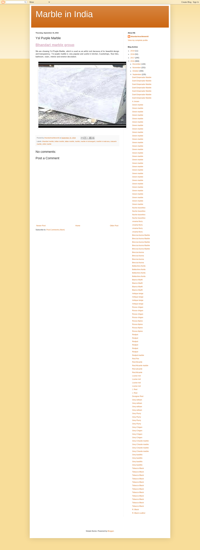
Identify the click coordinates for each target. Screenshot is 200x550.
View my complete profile (138, 40)
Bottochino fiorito (139, 266)
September (137, 74)
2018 (132, 54)
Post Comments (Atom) (55, 230)
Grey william (137, 400)
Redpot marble (138, 355)
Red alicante (137, 369)
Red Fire (135, 359)
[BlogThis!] (84, 138)
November (137, 68)
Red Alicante (137, 362)
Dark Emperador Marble (141, 77)
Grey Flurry (136, 413)
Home (77, 226)
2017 (132, 58)
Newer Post (41, 226)
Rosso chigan (137, 307)
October (136, 71)
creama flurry (137, 221)
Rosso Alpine (137, 321)
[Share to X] (87, 138)
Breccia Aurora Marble (141, 235)
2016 (132, 61)
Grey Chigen (137, 427)
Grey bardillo (137, 455)
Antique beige (137, 294)
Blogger (111, 531)
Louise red (136, 376)
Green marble (137, 105)
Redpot (135, 335)
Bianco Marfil (137, 280)
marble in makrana (103, 141)
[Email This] (82, 138)
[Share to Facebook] (90, 138)
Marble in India (64, 14)
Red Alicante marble (140, 366)
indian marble (59, 141)
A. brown (135, 101)
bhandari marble (48, 141)
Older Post (114, 226)
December (137, 64)
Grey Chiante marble (140, 441)
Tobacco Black (138, 468)
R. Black (135, 510)
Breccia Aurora (138, 252)
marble (77, 141)
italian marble (69, 141)
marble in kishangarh (88, 141)
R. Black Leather (138, 513)
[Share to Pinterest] (93, 138)
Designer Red (137, 396)
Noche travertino (138, 208)
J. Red (134, 389)
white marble (46, 144)
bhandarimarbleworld (139, 36)
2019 (132, 51)
